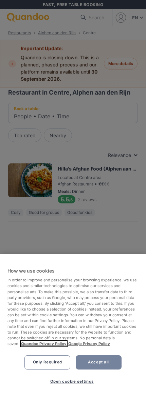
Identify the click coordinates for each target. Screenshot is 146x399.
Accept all (98, 362)
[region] (73, 326)
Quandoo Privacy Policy (44, 343)
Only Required (47, 362)
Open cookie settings (72, 381)
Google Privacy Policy (89, 343)
